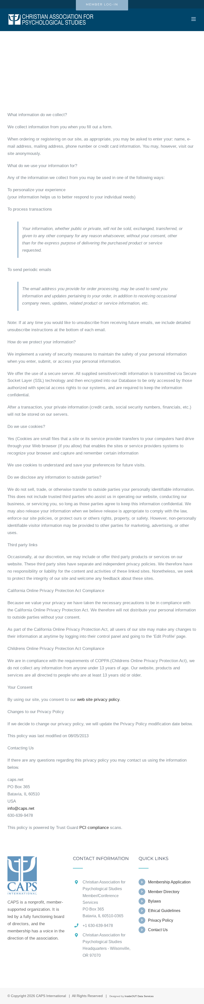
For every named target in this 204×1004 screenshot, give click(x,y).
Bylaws (154, 901)
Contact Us (158, 930)
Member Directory (163, 892)
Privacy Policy (160, 920)
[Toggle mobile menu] (194, 19)
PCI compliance (94, 827)
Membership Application (169, 882)
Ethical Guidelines (164, 911)
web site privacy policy (98, 699)
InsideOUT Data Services (139, 996)
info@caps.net (20, 808)
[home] (22, 859)
